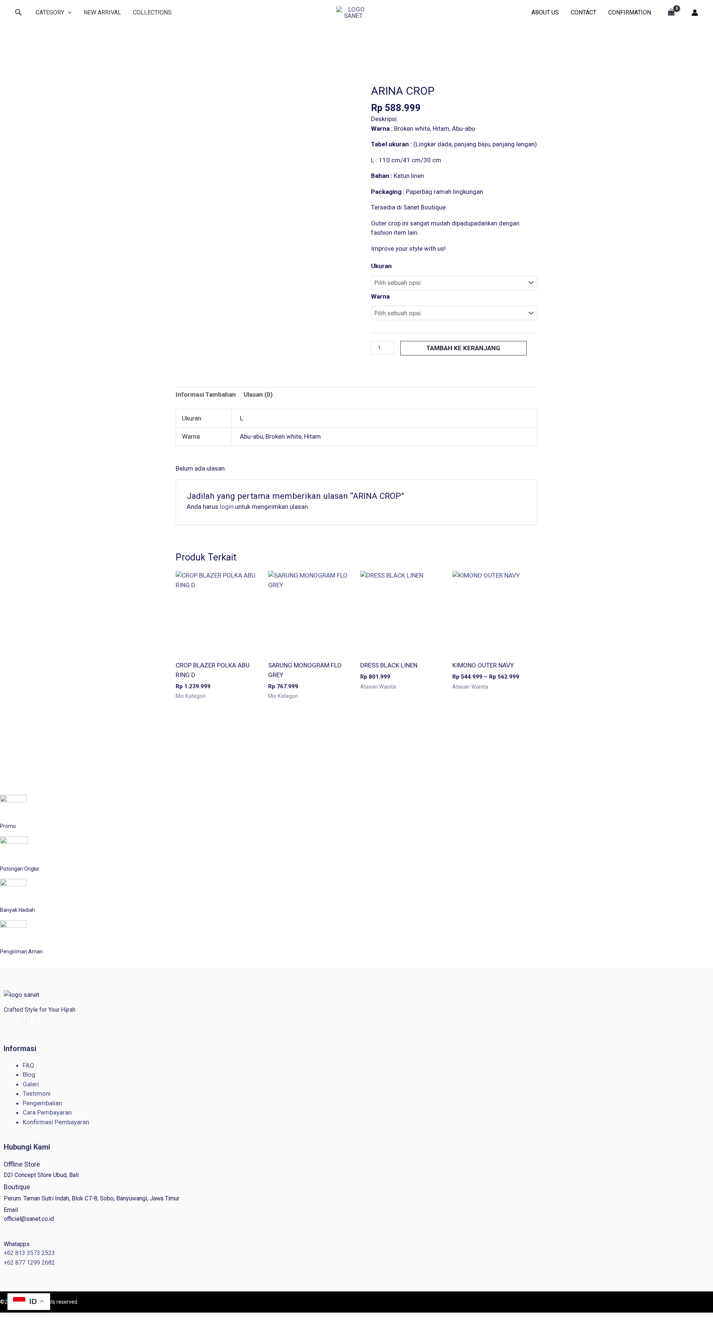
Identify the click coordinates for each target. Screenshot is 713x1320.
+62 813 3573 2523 (29, 1252)
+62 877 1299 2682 (29, 1262)
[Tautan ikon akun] (694, 12)
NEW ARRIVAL (102, 12)
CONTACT (583, 12)
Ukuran (381, 266)
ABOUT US (545, 12)
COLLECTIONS (152, 12)
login (227, 506)
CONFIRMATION (629, 12)
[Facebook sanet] (22, 1021)
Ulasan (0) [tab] (258, 394)
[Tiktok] (32, 1021)
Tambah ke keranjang (463, 348)
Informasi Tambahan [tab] (206, 394)
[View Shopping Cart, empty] (671, 12)
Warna (380, 296)
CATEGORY (50, 12)
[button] (18, 12)
